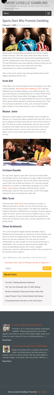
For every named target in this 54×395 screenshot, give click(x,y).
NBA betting (12, 258)
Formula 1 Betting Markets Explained (20, 282)
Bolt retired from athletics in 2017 (29, 89)
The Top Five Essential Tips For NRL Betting (22, 287)
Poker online (8, 188)
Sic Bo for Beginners (42, 263)
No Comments (24, 25)
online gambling (24, 258)
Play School (41, 392)
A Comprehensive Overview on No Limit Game (23, 301)
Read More (7, 340)
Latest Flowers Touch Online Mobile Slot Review (24, 296)
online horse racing (38, 258)
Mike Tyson (19, 204)
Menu (6, 13)
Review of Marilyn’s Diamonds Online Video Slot (24, 292)
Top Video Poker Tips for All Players (18, 263)
